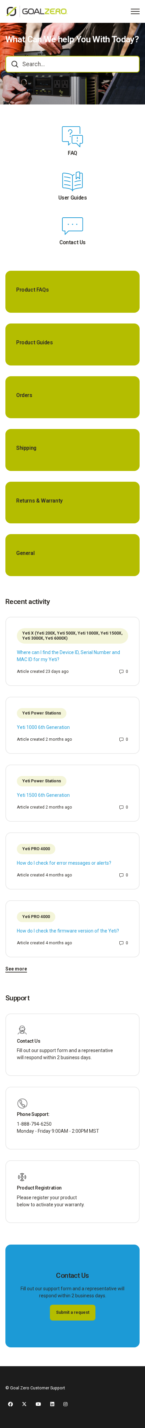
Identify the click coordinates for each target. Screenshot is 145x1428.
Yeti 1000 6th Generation (43, 727)
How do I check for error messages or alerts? (64, 863)
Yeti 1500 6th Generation (43, 795)
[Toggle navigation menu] (135, 11)
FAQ (72, 153)
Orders (24, 395)
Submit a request (72, 1312)
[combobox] (72, 64)
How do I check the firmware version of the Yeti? (68, 931)
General (25, 553)
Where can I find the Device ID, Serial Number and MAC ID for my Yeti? (68, 656)
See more (16, 968)
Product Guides (34, 343)
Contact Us (72, 243)
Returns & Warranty (39, 501)
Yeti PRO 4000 (36, 849)
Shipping (26, 448)
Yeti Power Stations (41, 713)
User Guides (72, 198)
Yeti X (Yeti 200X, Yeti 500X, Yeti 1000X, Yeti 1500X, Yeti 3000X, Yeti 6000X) (72, 636)
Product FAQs (32, 290)
